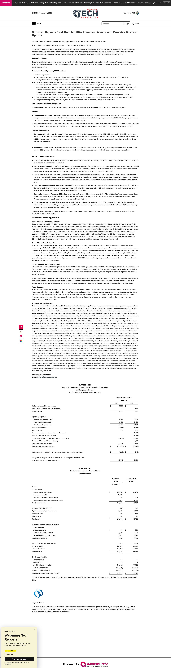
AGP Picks (6, 3)
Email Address (10, 651)
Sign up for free (19, 659)
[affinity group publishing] (21, 336)
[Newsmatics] (21, 340)
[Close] (35, 629)
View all (166, 3)
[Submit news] (21, 327)
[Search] (123, 24)
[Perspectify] (21, 332)
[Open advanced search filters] (128, 24)
